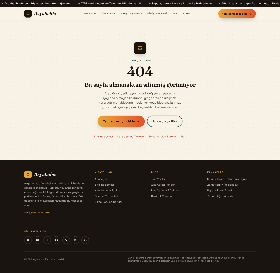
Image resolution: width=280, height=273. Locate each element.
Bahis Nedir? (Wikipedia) (222, 184)
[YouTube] (37, 240)
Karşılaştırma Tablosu (130, 136)
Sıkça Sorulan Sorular (162, 136)
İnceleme (109, 13)
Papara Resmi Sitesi (219, 190)
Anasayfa (90, 13)
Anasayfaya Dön (165, 121)
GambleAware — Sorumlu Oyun (227, 179)
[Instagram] (47, 240)
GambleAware (178, 260)
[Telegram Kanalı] (75, 240)
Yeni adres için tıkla (234, 13)
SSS (175, 13)
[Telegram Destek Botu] (85, 240)
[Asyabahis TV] (56, 240)
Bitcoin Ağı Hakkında (220, 196)
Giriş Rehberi (157, 13)
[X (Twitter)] (28, 240)
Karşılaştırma (131, 13)
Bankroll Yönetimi (162, 196)
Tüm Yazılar (158, 179)
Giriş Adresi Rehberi (163, 184)
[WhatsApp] (66, 240)
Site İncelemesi (103, 136)
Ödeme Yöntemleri (106, 196)
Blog (186, 13)
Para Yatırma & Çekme (164, 190)
